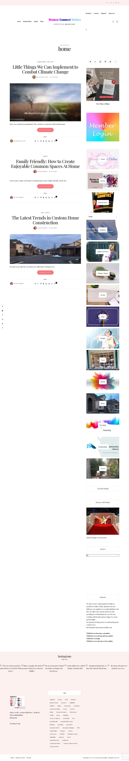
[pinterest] (2, 315)
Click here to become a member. (98, 633)
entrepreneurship (55, 709)
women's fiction (54, 746)
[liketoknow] (2, 328)
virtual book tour (54, 740)
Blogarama (13, 718)
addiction (52, 699)
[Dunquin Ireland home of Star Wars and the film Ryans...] (96, 675)
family (51, 712)
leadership (66, 718)
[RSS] (118, 2)
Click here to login (93, 639)
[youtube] (2, 324)
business (73, 699)
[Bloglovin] (110, 61)
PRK (78, 728)
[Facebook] (35, 141)
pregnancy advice (55, 728)
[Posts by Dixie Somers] (35, 171)
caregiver (63, 702)
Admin (12, 757)
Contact (96, 13)
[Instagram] (100, 61)
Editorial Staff (43, 77)
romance (62, 731)
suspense (61, 737)
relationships (53, 731)
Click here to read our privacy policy (99, 636)
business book (54, 702)
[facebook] (2, 306)
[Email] (46, 141)
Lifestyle (45, 156)
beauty (60, 699)
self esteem (53, 734)
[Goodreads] (115, 61)
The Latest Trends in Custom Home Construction (45, 220)
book (66, 699)
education (76, 706)
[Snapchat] (113, 2)
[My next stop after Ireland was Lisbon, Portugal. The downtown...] (53, 675)
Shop (41, 21)
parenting (60, 724)
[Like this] (55, 141)
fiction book (73, 712)
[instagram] (2, 319)
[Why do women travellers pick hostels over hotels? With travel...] (10, 675)
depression (67, 706)
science (70, 731)
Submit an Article (20, 757)
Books (90, 216)
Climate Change (41, 62)
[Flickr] (111, 2)
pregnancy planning (68, 728)
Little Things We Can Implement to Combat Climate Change (45, 69)
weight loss (65, 740)
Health (36, 21)
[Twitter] (108, 2)
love (73, 718)
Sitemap (29, 757)
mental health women (67, 721)
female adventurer (61, 712)
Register (103, 13)
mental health (53, 721)
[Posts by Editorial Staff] (34, 77)
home (58, 715)
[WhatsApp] (49, 141)
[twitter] (2, 311)
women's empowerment (70, 743)
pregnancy (69, 724)
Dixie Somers (43, 171)
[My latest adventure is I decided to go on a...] (118, 675)
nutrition (52, 724)
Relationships (27, 21)
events (65, 709)
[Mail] (115, 2)
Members (88, 13)
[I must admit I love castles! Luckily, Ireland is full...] (75, 675)
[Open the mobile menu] (117, 21)
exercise (72, 709)
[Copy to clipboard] (52, 141)
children (52, 706)
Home (19, 21)
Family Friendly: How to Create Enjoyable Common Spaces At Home (45, 163)
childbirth (72, 702)
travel (69, 737)
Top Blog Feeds (15, 724)
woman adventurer (55, 743)
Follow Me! (65, 659)
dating (59, 706)
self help (62, 734)
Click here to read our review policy (99, 641)
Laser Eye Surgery (55, 718)
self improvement (73, 734)
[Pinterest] (41, 141)
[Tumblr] (43, 141)
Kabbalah (65, 715)
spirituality (53, 737)
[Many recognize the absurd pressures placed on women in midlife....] (32, 675)
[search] (86, 29)
